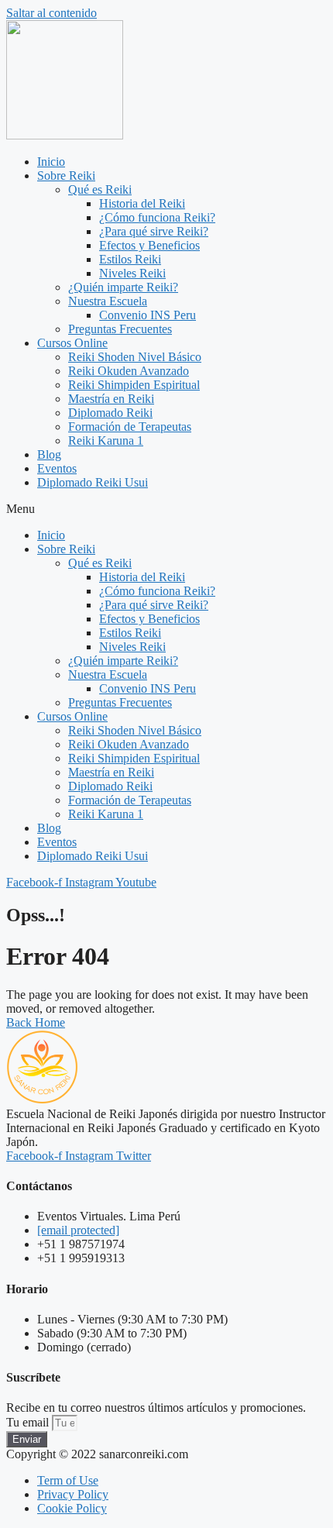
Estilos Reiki (130, 259)
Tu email (29, 1422)
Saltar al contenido (51, 12)
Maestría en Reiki (111, 398)
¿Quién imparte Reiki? (123, 287)
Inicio (51, 161)
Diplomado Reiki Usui (92, 482)
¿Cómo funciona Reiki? (157, 217)
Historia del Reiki (142, 203)
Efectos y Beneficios (149, 245)
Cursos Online (72, 342)
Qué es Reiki (100, 189)
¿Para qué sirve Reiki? (153, 231)
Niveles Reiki (132, 273)
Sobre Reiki (66, 175)
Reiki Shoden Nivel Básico (134, 356)
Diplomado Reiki (110, 412)
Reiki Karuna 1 (105, 440)
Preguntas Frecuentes (120, 329)
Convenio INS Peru (147, 315)
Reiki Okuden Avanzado (128, 370)
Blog (49, 454)
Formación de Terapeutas (129, 426)
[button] (166, 509)
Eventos (57, 468)
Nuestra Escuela (107, 301)
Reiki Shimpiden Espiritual (134, 384)
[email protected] (78, 1230)
